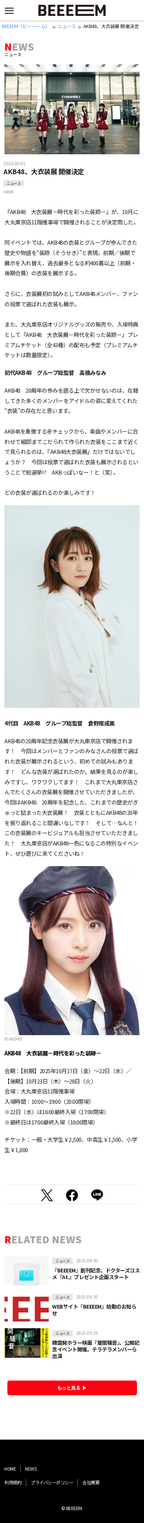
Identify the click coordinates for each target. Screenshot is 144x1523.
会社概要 (90, 1482)
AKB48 (8, 191)
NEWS (31, 1468)
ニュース (14, 183)
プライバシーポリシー (52, 1482)
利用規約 (12, 1482)
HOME (10, 1468)
